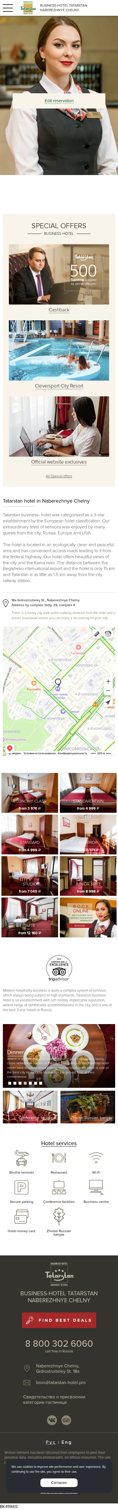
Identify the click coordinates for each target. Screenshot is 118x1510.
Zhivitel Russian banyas (59, 1233)
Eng (67, 1442)
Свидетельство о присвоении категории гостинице (54, 1399)
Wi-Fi (96, 1172)
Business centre (96, 1202)
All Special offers (59, 476)
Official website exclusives (59, 462)
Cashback (59, 310)
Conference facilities (59, 1202)
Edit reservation (59, 100)
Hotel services (59, 1144)
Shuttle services (21, 1172)
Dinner (15, 1052)
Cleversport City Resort (59, 386)
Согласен (59, 1483)
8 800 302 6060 (59, 1344)
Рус (51, 1442)
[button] (9, 1083)
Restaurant (59, 1172)
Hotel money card (21, 1231)
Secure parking (21, 1202)
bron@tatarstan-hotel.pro (61, 1382)
